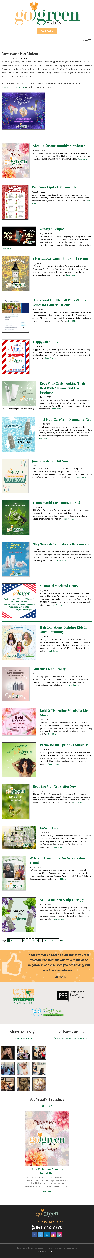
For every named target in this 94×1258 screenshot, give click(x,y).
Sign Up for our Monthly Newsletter (59, 145)
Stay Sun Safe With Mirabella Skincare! (61, 544)
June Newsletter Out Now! (50, 461)
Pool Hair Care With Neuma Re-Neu (65, 419)
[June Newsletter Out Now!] (15, 475)
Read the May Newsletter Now (55, 786)
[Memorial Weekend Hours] (19, 600)
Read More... (83, 159)
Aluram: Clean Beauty (49, 669)
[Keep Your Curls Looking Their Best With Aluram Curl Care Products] (19, 393)
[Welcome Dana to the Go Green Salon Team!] (14, 873)
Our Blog (47, 1106)
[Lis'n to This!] (19, 837)
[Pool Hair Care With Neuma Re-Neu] (18, 434)
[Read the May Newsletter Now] (15, 801)
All (62, 940)
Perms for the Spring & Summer (64, 745)
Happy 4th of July (45, 342)
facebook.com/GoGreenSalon (70, 1038)
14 (53, 940)
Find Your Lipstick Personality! (54, 187)
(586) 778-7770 (47, 1227)
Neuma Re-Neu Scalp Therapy (62, 900)
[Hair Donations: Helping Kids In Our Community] (19, 642)
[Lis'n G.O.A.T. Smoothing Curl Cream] (15, 273)
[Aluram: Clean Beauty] (15, 683)
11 (41, 940)
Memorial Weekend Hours (59, 586)
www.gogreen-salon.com (14, 87)
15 (57, 940)
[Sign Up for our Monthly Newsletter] (15, 160)
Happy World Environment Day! (56, 502)
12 (45, 940)
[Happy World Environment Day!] (15, 517)
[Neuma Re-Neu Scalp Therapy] (19, 914)
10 (37, 940)
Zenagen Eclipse (52, 229)
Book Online (47, 31)
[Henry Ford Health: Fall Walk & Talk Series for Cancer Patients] (15, 315)
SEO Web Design (43, 1252)
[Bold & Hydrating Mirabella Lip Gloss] (19, 721)
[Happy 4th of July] (15, 356)
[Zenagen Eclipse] (19, 236)
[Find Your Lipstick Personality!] (15, 202)
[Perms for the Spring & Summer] (19, 759)
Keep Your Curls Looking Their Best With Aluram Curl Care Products (62, 387)
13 (49, 940)
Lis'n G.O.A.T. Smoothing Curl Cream (60, 258)
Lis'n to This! (49, 828)
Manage (53, 1252)
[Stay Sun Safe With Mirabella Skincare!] (15, 559)
